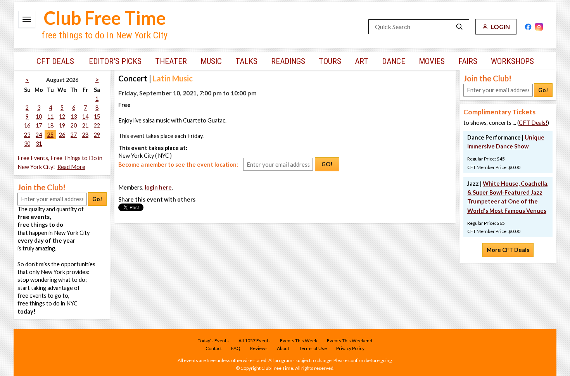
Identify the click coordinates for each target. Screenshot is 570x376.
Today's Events (213, 340)
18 (50, 125)
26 (62, 134)
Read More (71, 167)
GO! (327, 164)
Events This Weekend (349, 340)
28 (85, 134)
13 (74, 116)
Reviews (259, 348)
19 (62, 125)
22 (97, 125)
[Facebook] (528, 27)
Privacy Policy (350, 348)
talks (246, 61)
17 (39, 125)
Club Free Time (105, 18)
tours (330, 61)
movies (432, 61)
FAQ (235, 348)
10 (39, 116)
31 (39, 143)
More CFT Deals (508, 250)
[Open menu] (26, 19)
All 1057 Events (254, 340)
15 (97, 116)
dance (393, 61)
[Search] (459, 27)
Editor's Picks (115, 61)
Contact (214, 348)
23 (27, 134)
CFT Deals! (533, 122)
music (211, 61)
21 (85, 125)
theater (171, 61)
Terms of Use (313, 348)
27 (74, 134)
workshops (512, 61)
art (361, 61)
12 (62, 116)
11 (50, 116)
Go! (97, 199)
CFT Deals (55, 61)
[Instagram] (539, 27)
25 (50, 134)
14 (85, 116)
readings (288, 61)
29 (97, 134)
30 (27, 143)
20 (74, 125)
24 (39, 134)
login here (158, 187)
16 (27, 125)
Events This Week (298, 340)
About (283, 348)
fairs (467, 61)
